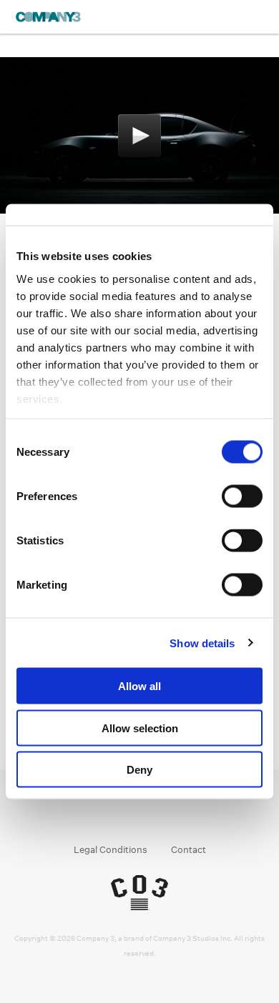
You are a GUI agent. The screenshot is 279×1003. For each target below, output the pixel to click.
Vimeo (180, 813)
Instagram (126, 813)
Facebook (99, 813)
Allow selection (140, 728)
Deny (139, 770)
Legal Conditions (110, 850)
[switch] (242, 496)
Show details (202, 643)
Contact (188, 850)
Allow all (139, 686)
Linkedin (153, 813)
